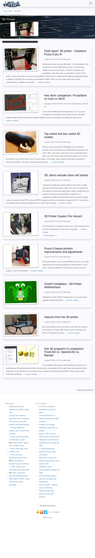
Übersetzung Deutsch (85, 390)
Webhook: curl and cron (48, 458)
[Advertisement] (47, 537)
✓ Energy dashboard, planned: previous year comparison (47, 452)
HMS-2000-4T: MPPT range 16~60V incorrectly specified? (19, 482)
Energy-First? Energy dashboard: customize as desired (48, 428)
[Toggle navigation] (90, 3)
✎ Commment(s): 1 (49, 235)
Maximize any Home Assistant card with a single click (19, 409)
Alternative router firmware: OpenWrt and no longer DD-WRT (49, 443)
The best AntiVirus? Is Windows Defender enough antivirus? (49, 418)
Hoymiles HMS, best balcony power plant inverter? (46, 494)
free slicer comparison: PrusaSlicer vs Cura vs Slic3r (47, 409)
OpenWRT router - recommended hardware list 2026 (49, 470)
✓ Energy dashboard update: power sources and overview (19, 431)
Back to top (47, 517)
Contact (56, 512)
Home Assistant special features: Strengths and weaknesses (47, 479)
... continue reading (43, 82)
